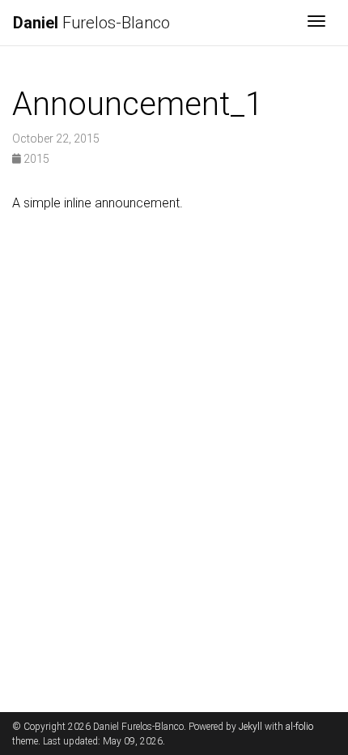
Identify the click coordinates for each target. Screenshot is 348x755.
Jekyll (250, 726)
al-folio (299, 726)
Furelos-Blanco (91, 22)
